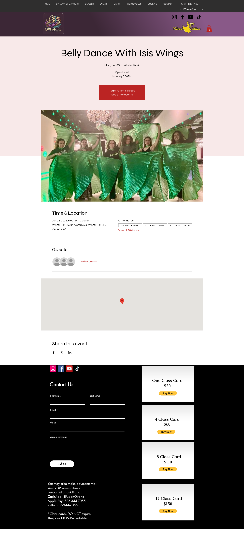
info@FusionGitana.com (191, 9)
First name (55, 396)
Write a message (58, 437)
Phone (53, 422)
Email (53, 410)
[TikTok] (199, 17)
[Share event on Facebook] (53, 352)
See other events (122, 94)
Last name (95, 396)
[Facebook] (182, 17)
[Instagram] (174, 17)
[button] (209, 28)
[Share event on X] (61, 352)
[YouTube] (190, 17)
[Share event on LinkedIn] (70, 352)
